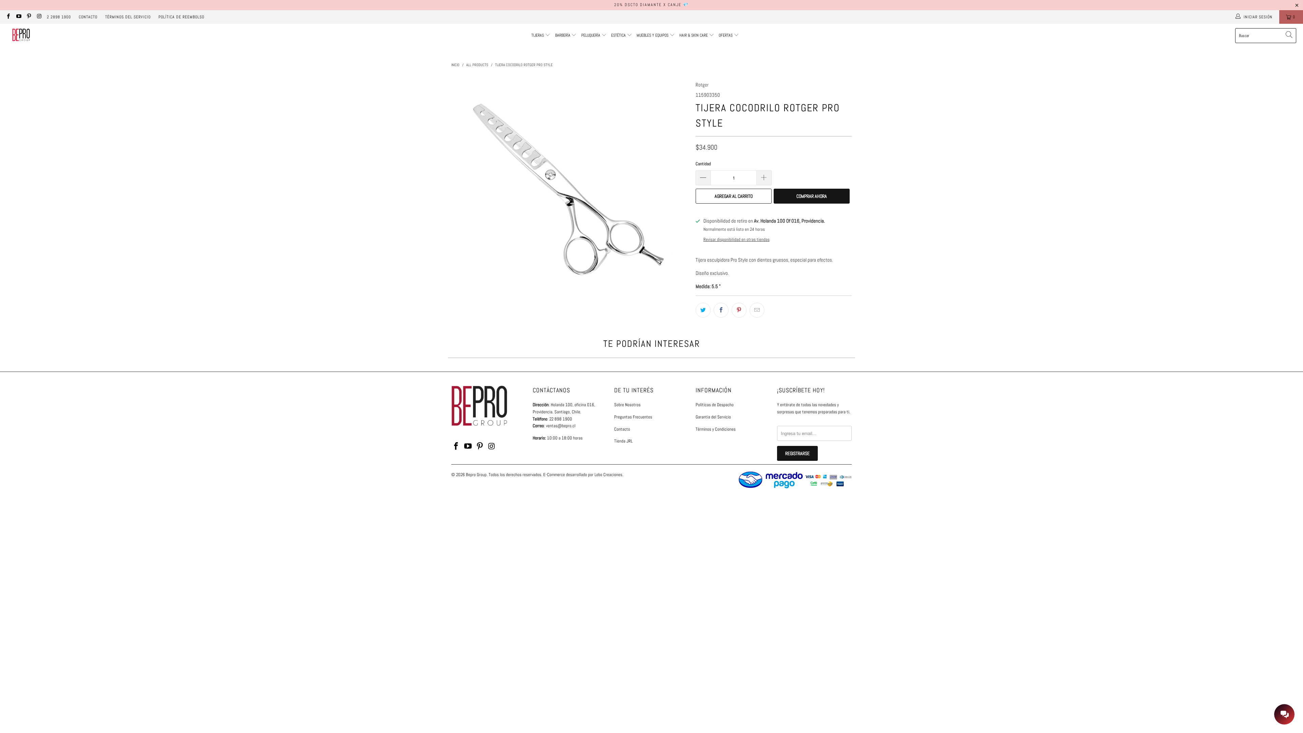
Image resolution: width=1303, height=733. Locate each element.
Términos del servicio (128, 17)
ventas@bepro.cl (560, 426)
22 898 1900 (560, 419)
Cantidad (703, 164)
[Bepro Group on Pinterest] (29, 17)
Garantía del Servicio (713, 417)
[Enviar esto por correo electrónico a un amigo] (757, 310)
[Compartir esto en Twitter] (703, 310)
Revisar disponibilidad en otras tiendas (736, 239)
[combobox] (1265, 35)
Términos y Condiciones (716, 429)
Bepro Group (476, 474)
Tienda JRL (623, 441)
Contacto (88, 17)
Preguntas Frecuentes (633, 417)
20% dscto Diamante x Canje (647, 4)
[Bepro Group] (21, 35)
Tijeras (537, 35)
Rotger (702, 84)
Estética (618, 35)
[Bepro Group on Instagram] (39, 17)
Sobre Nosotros (627, 405)
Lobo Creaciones (608, 474)
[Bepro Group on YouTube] (18, 17)
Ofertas (726, 35)
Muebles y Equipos (653, 35)
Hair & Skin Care (694, 35)
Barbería (562, 35)
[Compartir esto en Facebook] (721, 310)
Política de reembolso (181, 17)
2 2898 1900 (59, 17)
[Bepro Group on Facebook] (8, 17)
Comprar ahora (811, 196)
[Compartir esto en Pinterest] (739, 310)
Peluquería (590, 35)
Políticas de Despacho (715, 405)
